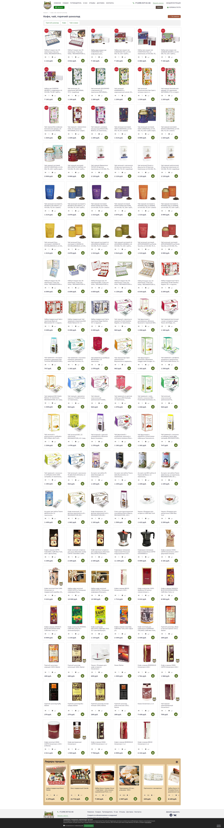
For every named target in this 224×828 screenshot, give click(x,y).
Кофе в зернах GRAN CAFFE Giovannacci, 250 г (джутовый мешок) (170, 551)
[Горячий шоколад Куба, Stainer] (53, 691)
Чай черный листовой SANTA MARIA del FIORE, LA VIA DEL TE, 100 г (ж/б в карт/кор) (123, 205)
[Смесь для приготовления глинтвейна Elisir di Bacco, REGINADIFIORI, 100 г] (123, 499)
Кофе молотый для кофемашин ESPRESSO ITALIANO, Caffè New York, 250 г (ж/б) (146, 628)
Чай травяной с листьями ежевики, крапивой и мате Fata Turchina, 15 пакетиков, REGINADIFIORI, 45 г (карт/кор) (77, 359)
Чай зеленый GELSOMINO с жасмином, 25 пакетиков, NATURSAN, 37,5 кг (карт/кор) (100, 90)
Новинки (57, 3)
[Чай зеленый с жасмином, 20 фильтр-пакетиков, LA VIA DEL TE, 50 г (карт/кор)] (123, 153)
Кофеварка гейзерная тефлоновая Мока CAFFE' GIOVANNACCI (146, 551)
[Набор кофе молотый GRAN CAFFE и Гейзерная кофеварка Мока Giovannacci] (77, 576)
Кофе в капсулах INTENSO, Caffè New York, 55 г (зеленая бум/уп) (77, 628)
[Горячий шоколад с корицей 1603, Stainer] (53, 653)
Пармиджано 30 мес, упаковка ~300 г (126, 789)
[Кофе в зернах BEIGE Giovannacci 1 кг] (147, 730)
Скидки (65, 3)
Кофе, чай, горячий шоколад (58, 12)
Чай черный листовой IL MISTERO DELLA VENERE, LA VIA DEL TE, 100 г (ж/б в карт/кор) (170, 205)
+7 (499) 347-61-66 (142, 3)
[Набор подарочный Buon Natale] (56, 775)
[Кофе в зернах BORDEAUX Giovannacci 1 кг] (123, 730)
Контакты (110, 3)
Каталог (45, 12)
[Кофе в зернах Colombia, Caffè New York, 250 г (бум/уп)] (123, 614)
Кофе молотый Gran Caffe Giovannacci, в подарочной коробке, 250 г (53, 590)
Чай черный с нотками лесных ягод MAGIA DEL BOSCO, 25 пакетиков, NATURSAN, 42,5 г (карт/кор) (99, 129)
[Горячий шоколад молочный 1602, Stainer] (77, 653)
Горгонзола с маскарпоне (153, 788)
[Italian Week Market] (47, 5)
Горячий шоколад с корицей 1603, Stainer (52, 666)
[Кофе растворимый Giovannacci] (77, 730)
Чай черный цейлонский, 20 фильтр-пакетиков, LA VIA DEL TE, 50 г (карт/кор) (170, 167)
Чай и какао (74, 23)
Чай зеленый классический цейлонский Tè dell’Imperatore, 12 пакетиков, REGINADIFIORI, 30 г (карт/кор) (170, 398)
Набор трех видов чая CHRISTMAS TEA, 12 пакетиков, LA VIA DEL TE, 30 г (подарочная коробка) (147, 52)
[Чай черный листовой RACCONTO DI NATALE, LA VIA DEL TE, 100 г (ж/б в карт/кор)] (77, 153)
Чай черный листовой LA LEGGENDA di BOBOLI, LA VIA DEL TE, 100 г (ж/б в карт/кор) (123, 244)
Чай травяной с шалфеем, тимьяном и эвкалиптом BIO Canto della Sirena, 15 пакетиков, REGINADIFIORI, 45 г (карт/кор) (170, 359)
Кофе (64, 23)
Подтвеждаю (89, 826)
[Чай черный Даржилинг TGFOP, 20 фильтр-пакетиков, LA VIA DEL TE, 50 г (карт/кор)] (100, 153)
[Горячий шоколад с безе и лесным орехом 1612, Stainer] (170, 614)
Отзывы (92, 3)
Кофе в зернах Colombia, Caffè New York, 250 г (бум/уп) (123, 628)
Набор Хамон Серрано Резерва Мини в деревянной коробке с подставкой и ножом (176, 790)
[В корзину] (59, 60)
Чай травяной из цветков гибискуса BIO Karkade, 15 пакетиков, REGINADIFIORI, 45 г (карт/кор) (123, 398)
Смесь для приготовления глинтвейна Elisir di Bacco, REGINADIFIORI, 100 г (123, 513)
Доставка (100, 3)
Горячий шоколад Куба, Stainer (52, 704)
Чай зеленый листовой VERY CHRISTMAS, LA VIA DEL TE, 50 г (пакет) (123, 128)
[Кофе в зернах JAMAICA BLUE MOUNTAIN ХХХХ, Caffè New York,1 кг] (53, 614)
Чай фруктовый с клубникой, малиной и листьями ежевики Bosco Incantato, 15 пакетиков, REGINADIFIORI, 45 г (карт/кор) (123, 436)
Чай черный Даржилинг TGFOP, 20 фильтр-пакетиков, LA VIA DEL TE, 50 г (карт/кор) (100, 167)
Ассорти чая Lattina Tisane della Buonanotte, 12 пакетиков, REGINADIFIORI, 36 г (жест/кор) (123, 475)
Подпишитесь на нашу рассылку (98, 818)
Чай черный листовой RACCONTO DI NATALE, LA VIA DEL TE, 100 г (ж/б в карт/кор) (77, 167)
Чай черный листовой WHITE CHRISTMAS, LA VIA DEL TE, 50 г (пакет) (170, 128)
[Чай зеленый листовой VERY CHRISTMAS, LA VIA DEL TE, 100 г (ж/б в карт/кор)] (147, 115)
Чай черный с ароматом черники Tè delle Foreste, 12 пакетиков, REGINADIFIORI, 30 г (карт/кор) (77, 398)
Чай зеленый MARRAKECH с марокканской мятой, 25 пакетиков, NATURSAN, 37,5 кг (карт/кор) (123, 90)
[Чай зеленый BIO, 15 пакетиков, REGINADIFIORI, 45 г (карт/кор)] (77, 422)
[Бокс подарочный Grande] (80, 775)
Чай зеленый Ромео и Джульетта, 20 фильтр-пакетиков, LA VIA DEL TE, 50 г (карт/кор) (147, 167)
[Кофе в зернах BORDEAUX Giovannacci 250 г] (147, 653)
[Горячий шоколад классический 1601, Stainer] (123, 691)
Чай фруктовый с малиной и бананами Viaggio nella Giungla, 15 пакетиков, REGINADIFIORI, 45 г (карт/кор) (147, 359)
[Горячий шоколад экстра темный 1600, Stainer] (100, 691)
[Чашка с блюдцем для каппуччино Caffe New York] (170, 499)
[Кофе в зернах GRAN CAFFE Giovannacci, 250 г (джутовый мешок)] (170, 538)
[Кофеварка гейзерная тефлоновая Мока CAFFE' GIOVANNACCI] (147, 538)
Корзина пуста (175, 7)
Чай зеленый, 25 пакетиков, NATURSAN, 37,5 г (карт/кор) (75, 90)
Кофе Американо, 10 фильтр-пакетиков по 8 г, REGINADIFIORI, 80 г (99, 513)
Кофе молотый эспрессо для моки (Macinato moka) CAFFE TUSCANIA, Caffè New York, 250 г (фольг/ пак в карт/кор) (77, 552)
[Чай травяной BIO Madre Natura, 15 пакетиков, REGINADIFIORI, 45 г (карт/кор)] (53, 384)
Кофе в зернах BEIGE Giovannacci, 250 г (121, 589)
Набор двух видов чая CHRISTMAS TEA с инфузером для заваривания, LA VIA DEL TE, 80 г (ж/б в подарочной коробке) (100, 52)
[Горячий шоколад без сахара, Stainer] (77, 691)
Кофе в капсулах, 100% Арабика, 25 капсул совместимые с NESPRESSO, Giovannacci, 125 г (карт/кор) (146, 590)
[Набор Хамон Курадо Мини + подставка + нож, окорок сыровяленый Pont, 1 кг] (105, 775)
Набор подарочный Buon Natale (55, 789)
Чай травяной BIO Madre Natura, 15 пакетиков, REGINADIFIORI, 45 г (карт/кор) (53, 398)
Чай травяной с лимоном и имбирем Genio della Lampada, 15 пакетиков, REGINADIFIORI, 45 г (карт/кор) (53, 475)
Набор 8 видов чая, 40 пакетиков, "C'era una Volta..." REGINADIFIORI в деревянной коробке (146, 282)
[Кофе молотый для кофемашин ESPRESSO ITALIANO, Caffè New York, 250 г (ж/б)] (147, 614)
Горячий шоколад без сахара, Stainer (75, 704)
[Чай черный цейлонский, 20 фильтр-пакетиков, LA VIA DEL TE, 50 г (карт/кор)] (170, 153)
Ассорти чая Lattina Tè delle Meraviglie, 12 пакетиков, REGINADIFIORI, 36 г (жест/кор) (98, 475)
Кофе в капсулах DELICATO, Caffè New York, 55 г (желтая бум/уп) (100, 628)
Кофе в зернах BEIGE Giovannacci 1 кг (145, 743)
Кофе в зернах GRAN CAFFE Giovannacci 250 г (169, 666)
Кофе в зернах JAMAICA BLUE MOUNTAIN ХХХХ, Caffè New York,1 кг (52, 628)
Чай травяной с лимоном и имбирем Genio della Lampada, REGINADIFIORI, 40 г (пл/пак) (170, 436)
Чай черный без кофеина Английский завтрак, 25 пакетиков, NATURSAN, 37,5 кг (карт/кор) (53, 129)
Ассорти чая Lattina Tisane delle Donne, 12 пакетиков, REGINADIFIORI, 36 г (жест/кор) (170, 475)
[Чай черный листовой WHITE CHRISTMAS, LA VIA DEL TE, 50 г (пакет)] (170, 115)
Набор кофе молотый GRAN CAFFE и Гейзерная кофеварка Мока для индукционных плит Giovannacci (100, 590)
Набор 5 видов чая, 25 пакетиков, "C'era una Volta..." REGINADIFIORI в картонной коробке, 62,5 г (77, 52)
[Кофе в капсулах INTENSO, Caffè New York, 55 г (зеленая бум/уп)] (77, 614)
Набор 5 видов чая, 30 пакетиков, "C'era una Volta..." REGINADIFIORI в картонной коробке (122, 282)
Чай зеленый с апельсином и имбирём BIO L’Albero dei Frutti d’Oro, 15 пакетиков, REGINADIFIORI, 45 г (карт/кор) (53, 436)
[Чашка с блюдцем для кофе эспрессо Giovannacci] (100, 653)
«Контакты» (148, 822)
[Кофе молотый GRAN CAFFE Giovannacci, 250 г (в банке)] (53, 730)
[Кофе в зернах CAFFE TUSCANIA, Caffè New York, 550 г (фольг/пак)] (53, 538)
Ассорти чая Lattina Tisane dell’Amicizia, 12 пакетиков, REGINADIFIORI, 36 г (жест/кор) (53, 513)
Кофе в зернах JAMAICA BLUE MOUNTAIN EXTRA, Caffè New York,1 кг (169, 590)
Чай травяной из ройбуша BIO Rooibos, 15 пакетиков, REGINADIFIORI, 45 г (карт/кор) (100, 359)
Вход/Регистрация (173, 3)
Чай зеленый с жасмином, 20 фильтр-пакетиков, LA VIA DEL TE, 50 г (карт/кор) (123, 167)
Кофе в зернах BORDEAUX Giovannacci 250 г (147, 666)
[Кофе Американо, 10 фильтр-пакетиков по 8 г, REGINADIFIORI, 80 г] (100, 499)
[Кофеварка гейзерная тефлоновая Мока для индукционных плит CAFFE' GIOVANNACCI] (123, 538)
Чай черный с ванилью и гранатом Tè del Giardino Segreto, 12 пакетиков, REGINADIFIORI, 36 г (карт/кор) (123, 321)
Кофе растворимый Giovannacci (74, 743)
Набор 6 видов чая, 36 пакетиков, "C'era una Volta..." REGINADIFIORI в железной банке (76, 282)
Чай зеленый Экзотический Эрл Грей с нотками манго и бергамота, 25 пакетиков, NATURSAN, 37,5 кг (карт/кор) (147, 90)
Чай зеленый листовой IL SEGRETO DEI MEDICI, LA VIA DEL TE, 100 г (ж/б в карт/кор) (77, 205)
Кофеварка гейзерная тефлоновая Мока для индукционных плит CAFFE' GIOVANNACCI (122, 552)
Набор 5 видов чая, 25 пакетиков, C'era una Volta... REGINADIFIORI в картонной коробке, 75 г (53, 52)
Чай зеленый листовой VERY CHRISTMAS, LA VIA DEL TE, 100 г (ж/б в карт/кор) (146, 129)
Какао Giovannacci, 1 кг (146, 704)
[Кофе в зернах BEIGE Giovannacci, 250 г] (123, 576)
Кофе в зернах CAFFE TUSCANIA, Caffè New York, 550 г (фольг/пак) (53, 551)
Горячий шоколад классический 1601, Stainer (121, 705)
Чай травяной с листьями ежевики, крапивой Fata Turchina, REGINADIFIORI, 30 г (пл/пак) (53, 359)
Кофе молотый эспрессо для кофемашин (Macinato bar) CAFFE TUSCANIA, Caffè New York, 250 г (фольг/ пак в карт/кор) (100, 552)
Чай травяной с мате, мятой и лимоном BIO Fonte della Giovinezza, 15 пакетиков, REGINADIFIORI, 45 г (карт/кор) (147, 398)
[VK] (174, 815)
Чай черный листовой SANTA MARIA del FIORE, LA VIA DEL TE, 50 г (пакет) (100, 205)
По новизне (175, 16)
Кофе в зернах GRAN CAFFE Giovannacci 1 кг (99, 743)
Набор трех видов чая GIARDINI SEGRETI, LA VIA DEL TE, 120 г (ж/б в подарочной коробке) (170, 52)
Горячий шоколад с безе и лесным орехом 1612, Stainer (169, 628)
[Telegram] (171, 815)
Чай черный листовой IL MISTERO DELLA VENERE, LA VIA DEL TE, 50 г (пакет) (147, 205)
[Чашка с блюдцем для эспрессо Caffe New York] (147, 499)
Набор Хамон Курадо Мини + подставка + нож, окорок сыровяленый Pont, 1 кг (104, 790)
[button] (177, 762)
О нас (85, 3)
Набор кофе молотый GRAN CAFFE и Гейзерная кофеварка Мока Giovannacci (77, 590)
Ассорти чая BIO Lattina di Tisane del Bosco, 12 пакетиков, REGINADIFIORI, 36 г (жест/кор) (147, 475)
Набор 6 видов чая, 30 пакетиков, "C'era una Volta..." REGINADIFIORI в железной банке (52, 282)
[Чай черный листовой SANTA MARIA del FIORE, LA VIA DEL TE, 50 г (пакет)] (100, 192)
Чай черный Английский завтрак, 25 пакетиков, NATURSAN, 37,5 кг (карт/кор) (169, 90)
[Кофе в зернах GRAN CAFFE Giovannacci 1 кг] (100, 730)
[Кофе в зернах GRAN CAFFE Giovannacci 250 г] (170, 653)
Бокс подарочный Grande (79, 788)
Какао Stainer (119, 665)
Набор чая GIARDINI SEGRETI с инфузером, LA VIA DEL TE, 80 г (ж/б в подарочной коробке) (53, 90)
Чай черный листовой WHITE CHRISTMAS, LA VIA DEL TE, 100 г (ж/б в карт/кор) (53, 167)
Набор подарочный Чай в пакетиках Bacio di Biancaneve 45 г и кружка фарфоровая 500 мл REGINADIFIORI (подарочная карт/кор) (53, 321)
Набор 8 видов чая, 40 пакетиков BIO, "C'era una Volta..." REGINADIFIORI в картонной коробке (99, 282)
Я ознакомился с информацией (74, 825)
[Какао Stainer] (123, 653)
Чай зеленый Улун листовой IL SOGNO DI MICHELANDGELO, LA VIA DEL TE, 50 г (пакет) (53, 244)
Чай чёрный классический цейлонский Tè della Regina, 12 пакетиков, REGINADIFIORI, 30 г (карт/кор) (100, 398)
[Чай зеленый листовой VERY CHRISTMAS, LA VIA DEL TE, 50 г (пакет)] (123, 115)
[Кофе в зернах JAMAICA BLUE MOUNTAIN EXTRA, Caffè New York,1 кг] (170, 576)
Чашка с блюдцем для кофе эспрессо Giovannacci (98, 667)
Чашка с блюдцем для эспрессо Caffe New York (146, 512)
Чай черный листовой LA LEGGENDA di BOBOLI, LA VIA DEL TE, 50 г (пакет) (100, 244)
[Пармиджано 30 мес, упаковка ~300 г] (129, 775)
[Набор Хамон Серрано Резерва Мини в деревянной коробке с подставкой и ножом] (178, 775)
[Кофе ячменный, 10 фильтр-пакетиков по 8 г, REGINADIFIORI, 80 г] (77, 499)
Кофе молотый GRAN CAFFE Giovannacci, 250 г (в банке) (53, 744)
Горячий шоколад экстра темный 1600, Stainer (99, 704)
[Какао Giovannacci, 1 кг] (147, 691)
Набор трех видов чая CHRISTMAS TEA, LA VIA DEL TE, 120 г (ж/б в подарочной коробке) (122, 52)
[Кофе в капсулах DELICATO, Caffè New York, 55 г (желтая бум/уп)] (100, 614)
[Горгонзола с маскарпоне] (153, 775)
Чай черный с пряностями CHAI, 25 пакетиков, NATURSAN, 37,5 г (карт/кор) (77, 129)
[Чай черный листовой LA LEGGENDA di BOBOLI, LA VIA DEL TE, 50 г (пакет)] (100, 230)
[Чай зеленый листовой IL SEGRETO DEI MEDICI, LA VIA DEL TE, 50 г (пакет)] (53, 192)
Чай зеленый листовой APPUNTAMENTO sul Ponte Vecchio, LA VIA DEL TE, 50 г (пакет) (147, 244)
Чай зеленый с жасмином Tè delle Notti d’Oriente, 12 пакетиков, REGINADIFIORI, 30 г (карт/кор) (77, 475)
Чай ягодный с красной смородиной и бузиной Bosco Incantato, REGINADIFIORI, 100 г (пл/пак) (100, 436)
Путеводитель (75, 3)
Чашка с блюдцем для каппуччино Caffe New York (169, 513)
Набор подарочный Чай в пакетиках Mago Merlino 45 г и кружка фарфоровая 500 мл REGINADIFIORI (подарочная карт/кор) (100, 321)
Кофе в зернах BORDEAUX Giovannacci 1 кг (123, 743)
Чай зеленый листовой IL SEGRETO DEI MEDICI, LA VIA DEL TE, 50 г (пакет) (53, 205)
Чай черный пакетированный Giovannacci (167, 705)
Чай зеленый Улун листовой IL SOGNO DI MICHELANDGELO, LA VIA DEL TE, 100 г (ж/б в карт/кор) (76, 244)
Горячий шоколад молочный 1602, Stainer (76, 666)
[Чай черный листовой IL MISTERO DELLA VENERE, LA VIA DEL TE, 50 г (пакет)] (147, 192)
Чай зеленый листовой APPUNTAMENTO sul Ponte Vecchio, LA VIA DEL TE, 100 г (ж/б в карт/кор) (170, 244)
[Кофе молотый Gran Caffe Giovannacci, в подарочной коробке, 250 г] (53, 576)
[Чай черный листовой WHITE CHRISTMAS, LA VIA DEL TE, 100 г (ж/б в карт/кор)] (53, 153)
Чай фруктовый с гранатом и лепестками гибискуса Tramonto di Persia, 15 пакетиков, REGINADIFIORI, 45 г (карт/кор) (147, 436)
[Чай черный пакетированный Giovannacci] (170, 691)
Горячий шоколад (52, 23)
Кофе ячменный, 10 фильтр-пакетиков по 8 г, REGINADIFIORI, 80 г (76, 513)
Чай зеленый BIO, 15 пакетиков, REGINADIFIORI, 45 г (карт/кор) (77, 436)
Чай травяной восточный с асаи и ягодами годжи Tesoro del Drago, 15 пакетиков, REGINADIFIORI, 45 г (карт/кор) (170, 321)
